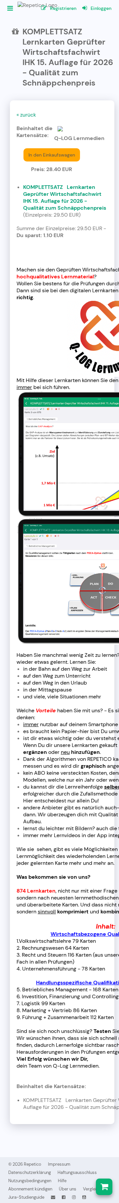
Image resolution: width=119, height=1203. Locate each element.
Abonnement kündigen (30, 1189)
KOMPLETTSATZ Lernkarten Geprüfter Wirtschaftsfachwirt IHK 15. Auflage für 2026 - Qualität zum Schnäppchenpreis (64, 197)
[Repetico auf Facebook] (63, 1197)
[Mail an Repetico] (53, 1197)
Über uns (67, 1189)
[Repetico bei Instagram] (74, 1197)
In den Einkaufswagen (51, 155)
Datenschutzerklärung (29, 1172)
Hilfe (62, 1181)
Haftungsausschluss (77, 1172)
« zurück (26, 114)
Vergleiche (93, 1189)
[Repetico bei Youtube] (84, 1197)
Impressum (59, 1164)
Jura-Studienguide (26, 1197)
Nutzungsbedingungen (29, 1181)
